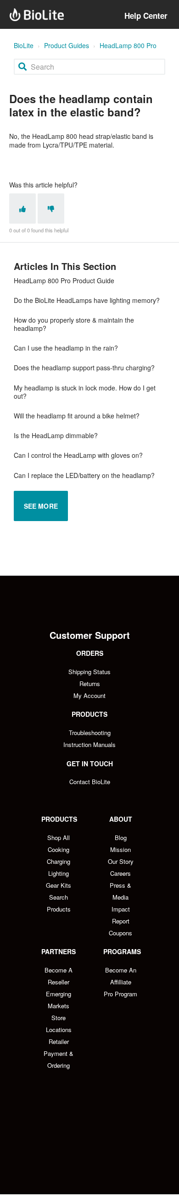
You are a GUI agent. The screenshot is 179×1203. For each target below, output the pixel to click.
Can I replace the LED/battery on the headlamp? (84, 475)
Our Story (121, 861)
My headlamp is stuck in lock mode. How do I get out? (85, 392)
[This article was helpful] (22, 208)
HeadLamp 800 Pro (128, 45)
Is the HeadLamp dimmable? (56, 435)
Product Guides (66, 45)
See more (41, 506)
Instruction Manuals (89, 744)
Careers (120, 873)
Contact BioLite (89, 781)
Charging (58, 861)
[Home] (37, 14)
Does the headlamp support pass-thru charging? (84, 367)
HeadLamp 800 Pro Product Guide (64, 280)
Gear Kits (58, 885)
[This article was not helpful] (51, 208)
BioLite (24, 45)
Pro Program (120, 993)
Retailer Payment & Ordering (58, 1053)
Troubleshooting (90, 732)
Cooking (58, 849)
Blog (121, 837)
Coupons (120, 932)
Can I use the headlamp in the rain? (66, 347)
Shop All (58, 837)
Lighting (58, 873)
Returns (89, 683)
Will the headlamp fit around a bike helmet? (77, 415)
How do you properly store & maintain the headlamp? (74, 324)
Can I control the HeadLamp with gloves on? (78, 455)
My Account (89, 695)
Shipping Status (89, 671)
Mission (120, 849)
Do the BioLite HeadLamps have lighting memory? (87, 300)
